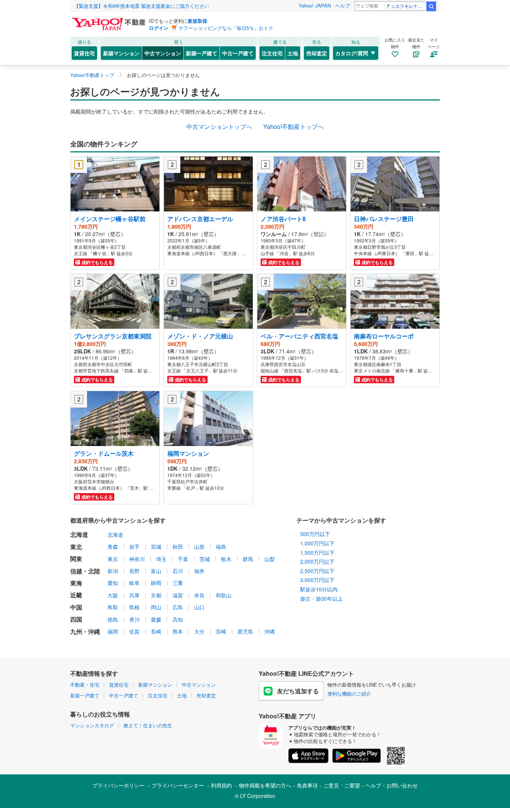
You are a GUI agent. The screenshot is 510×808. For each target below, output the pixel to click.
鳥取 (113, 607)
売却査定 (316, 53)
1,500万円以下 (317, 552)
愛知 (113, 582)
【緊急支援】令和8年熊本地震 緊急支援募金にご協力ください (141, 5)
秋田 (177, 546)
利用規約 (221, 785)
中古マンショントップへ (219, 126)
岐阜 (134, 582)
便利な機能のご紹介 (349, 693)
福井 (199, 571)
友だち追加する (298, 691)
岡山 (156, 607)
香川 (134, 619)
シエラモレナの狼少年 (408, 6)
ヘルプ (342, 5)
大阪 (113, 595)
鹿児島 (245, 631)
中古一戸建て (238, 53)
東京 (113, 559)
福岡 (113, 631)
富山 (156, 571)
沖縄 (269, 631)
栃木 (226, 559)
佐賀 (134, 631)
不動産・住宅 (84, 684)
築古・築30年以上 (321, 598)
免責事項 (307, 785)
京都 (156, 595)
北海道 (115, 534)
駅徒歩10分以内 (319, 589)
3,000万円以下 (317, 579)
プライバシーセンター (178, 785)
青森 (113, 546)
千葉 (183, 559)
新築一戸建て (201, 53)
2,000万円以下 (317, 561)
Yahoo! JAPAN (315, 5)
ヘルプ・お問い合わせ (392, 785)
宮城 (156, 546)
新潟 (113, 571)
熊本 (177, 631)
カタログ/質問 (351, 53)
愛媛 (156, 619)
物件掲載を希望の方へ (265, 785)
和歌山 (223, 595)
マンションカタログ (92, 725)
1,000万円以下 (317, 543)
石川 (177, 571)
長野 (134, 571)
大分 (199, 631)
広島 (177, 607)
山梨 (269, 559)
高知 (177, 619)
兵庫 (134, 595)
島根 (134, 607)
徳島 (113, 619)
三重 (177, 582)
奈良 (199, 595)
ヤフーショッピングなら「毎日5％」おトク (225, 27)
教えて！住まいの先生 (148, 725)
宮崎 (221, 631)
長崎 (156, 631)
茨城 (204, 559)
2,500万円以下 (317, 571)
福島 (221, 546)
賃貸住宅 (84, 53)
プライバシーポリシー (118, 785)
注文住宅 (272, 53)
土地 (292, 53)
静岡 (156, 582)
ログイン (158, 27)
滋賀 (177, 595)
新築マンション (121, 53)
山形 (199, 546)
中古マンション (162, 53)
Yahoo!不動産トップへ (293, 126)
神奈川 (137, 559)
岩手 (134, 546)
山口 (199, 607)
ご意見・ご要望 (341, 785)
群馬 (248, 559)
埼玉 (161, 559)
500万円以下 (315, 534)
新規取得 (197, 20)
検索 (431, 6)
